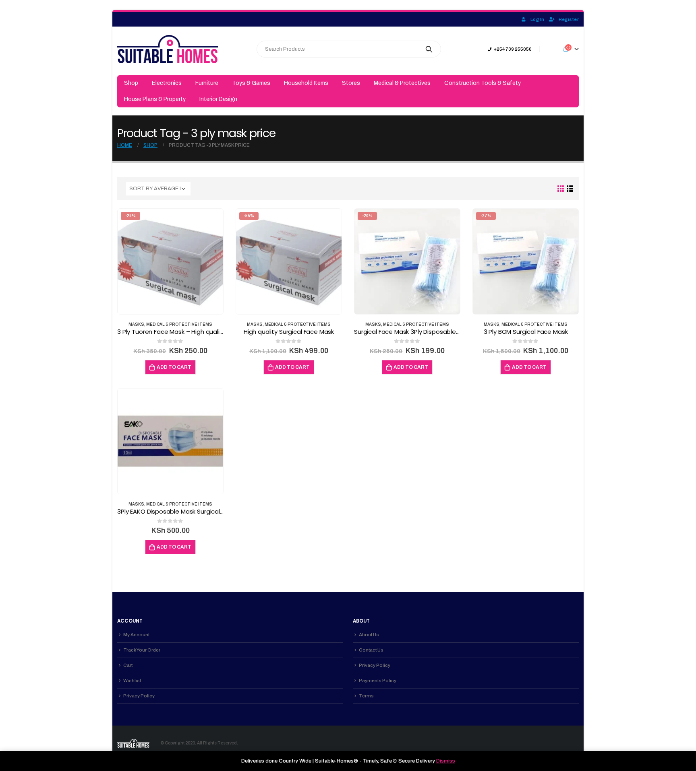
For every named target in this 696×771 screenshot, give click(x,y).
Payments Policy (377, 680)
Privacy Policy (139, 695)
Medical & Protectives (402, 83)
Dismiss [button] (445, 761)
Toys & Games (251, 83)
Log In (537, 19)
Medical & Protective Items (179, 324)
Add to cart (174, 367)
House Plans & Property (155, 99)
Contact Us (371, 650)
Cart (128, 665)
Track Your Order (141, 650)
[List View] (570, 189)
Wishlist (132, 680)
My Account (136, 634)
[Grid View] (561, 189)
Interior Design (218, 99)
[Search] (429, 49)
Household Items (306, 83)
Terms (366, 695)
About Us (369, 634)
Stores (351, 83)
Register (569, 19)
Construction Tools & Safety (482, 83)
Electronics (167, 83)
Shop (131, 83)
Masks (136, 324)
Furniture (206, 83)
